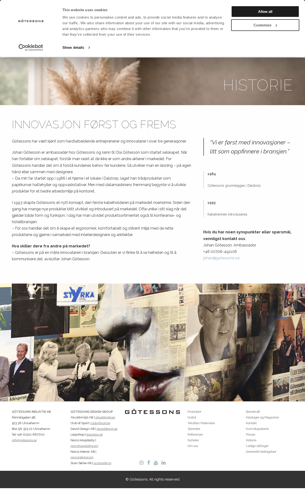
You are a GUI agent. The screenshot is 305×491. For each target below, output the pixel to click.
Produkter (195, 411)
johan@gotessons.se (221, 258)
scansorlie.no (102, 463)
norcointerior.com (82, 457)
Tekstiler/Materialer (201, 423)
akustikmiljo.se (105, 417)
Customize (262, 25)
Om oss (193, 446)
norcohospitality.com (84, 446)
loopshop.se (94, 434)
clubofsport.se (100, 423)
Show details (73, 47)
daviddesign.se (107, 429)
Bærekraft (253, 411)
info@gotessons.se (24, 440)
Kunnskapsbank (257, 429)
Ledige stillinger (257, 446)
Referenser (195, 434)
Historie (251, 440)
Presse (250, 434)
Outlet (192, 417)
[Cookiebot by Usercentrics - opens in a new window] (31, 47)
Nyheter (193, 440)
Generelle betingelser (261, 451)
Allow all (265, 12)
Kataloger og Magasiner (262, 417)
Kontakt (251, 423)
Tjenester (194, 429)
